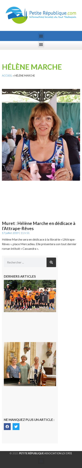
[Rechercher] (51, 262)
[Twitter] (16, 426)
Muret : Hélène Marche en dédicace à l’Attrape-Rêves (38, 226)
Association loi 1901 (45, 453)
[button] (41, 36)
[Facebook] (7, 426)
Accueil (7, 75)
